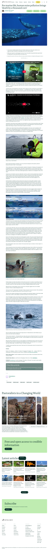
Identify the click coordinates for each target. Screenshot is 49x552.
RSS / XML (39, 542)
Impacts (15, 530)
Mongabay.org (28, 528)
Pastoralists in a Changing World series (38, 426)
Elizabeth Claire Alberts (9, 10)
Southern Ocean (36, 382)
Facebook (39, 531)
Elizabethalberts (12, 376)
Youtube (38, 528)
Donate (38, 2)
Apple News (39, 540)
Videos (16, 2)
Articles (29, 2)
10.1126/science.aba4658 (33, 352)
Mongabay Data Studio (29, 535)
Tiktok (38, 533)
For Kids (26, 527)
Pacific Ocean (29, 382)
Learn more (8, 448)
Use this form (12, 360)
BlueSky (38, 536)
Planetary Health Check (29, 531)
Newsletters (16, 531)
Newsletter (8, 509)
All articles (22, 457)
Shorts (33, 2)
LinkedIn (38, 525)
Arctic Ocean (10, 11)
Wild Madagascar (28, 525)
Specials (25, 2)
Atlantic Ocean (15, 382)
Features (12, 2)
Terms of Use (16, 534)
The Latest (4, 534)
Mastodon (39, 537)
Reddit (38, 534)
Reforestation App (28, 530)
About (15, 525)
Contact (15, 527)
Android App (39, 539)
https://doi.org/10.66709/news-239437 (28, 368)
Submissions (16, 533)
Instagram (39, 527)
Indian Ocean (22, 382)
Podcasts (21, 2)
